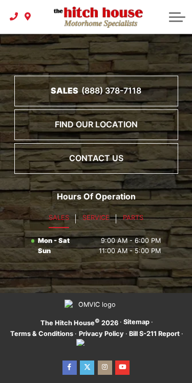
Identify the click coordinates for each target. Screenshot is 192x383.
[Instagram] (105, 368)
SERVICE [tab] (96, 217)
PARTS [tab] (133, 217)
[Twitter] (87, 368)
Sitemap (136, 322)
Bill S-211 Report (154, 333)
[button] (177, 17)
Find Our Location (96, 124)
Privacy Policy (101, 333)
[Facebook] (69, 368)
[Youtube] (122, 368)
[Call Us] (14, 17)
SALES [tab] (59, 217)
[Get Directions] (28, 17)
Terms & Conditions (41, 333)
